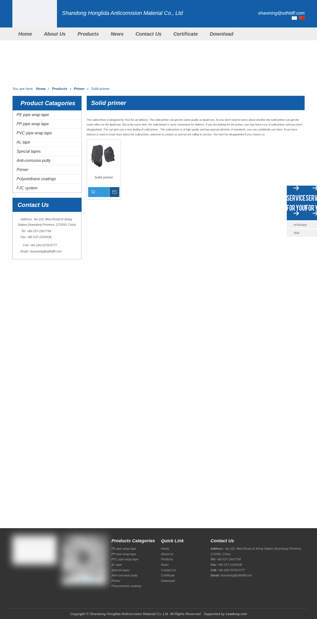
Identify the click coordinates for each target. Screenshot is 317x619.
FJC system (27, 188)
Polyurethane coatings (36, 179)
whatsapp (300, 224)
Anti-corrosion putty (34, 160)
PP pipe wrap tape (33, 124)
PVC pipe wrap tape (34, 133)
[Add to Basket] (103, 192)
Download (221, 34)
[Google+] (24, 575)
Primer (22, 170)
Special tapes (29, 151)
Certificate (185, 34)
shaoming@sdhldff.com (45, 251)
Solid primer (103, 177)
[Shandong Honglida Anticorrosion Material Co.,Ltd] (34, 22)
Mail (296, 233)
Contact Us (148, 34)
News (117, 34)
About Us (55, 34)
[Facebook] (15, 575)
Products (88, 34)
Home (25, 34)
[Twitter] (32, 575)
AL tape (23, 142)
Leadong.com (236, 614)
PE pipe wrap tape (33, 115)
